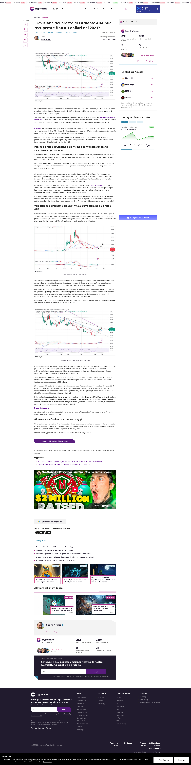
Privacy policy (143, 744)
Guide (87, 9)
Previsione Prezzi (82, 715)
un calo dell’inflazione (97, 185)
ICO (117, 721)
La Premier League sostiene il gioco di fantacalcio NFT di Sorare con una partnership (70, 461)
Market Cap (144, 699)
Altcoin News (45, 17)
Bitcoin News (81, 698)
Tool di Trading (121, 724)
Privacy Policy (88, 676)
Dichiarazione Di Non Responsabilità (155, 745)
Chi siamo (143, 694)
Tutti (55, 9)
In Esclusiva (76, 9)
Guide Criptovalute (123, 694)
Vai (152, 78)
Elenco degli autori (147, 55)
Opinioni (100, 700)
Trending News (40, 541)
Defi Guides (120, 706)
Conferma (181, 760)
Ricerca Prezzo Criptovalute (150, 702)
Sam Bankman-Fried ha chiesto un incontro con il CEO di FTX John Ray (64, 464)
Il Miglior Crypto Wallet (139, 218)
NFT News (80, 703)
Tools (96, 9)
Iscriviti (95, 672)
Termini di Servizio (99, 676)
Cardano (37, 128)
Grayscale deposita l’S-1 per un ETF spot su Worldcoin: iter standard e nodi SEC (64, 554)
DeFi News (80, 706)
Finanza (79, 727)
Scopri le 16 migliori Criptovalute (55, 441)
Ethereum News (82, 700)
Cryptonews (37, 17)
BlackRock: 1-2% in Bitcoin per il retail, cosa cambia (54, 550)
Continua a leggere (53, 632)
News (64, 9)
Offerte (118, 718)
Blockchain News (82, 712)
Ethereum (119, 700)
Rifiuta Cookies (163, 760)
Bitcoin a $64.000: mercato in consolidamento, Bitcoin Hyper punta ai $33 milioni (65, 557)
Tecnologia (80, 729)
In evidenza (101, 698)
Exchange (143, 697)
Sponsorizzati (81, 718)
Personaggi (101, 703)
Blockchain (119, 712)
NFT (117, 703)
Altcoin (118, 709)
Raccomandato (108, 9)
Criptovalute (120, 715)
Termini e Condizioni (114, 744)
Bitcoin (118, 698)
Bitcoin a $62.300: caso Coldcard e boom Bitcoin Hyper (55, 547)
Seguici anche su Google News (51, 522)
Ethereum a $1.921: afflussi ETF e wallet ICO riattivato (55, 560)
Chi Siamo (128, 743)
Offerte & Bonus (82, 721)
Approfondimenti (82, 724)
